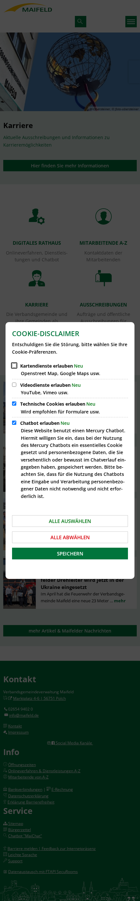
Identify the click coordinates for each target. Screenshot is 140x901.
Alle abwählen (70, 537)
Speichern (70, 553)
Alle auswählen (70, 521)
